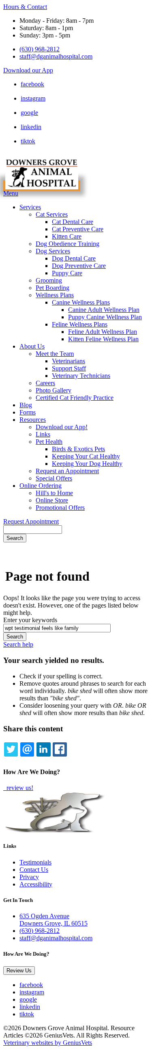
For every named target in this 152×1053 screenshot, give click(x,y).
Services (30, 207)
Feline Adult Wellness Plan (102, 331)
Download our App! (62, 426)
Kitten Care (66, 236)
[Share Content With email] (27, 749)
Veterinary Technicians (81, 375)
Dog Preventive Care (79, 265)
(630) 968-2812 (39, 49)
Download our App (28, 70)
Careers (45, 383)
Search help (18, 644)
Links (43, 434)
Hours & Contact (25, 6)
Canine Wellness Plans (81, 302)
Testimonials (35, 862)
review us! (19, 787)
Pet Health (49, 441)
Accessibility (35, 884)
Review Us (19, 970)
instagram (33, 98)
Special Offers (54, 478)
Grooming (49, 280)
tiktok (28, 141)
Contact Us (33, 869)
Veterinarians (68, 361)
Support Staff (69, 368)
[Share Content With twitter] (11, 749)
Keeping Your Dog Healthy (87, 463)
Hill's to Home (54, 492)
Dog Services (53, 251)
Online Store (52, 500)
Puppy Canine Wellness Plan (105, 317)
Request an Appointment (67, 470)
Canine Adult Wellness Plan (103, 309)
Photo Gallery (53, 390)
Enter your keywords (30, 619)
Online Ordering (40, 485)
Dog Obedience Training (67, 243)
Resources (32, 419)
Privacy (29, 876)
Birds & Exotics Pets (78, 448)
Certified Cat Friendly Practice (74, 397)
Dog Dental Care (74, 258)
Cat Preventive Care (77, 229)
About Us (32, 346)
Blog (25, 404)
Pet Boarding (52, 287)
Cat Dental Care (72, 221)
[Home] (41, 185)
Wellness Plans (55, 295)
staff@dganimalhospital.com (55, 56)
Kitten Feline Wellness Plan (103, 339)
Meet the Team (55, 353)
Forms (27, 412)
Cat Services (52, 214)
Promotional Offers (60, 507)
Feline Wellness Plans (79, 324)
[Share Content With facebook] (59, 749)
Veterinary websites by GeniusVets (47, 1042)
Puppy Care (67, 273)
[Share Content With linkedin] (43, 749)
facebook (32, 84)
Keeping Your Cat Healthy (86, 456)
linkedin (31, 126)
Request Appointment (31, 521)
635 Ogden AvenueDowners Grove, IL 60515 (53, 920)
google (29, 112)
